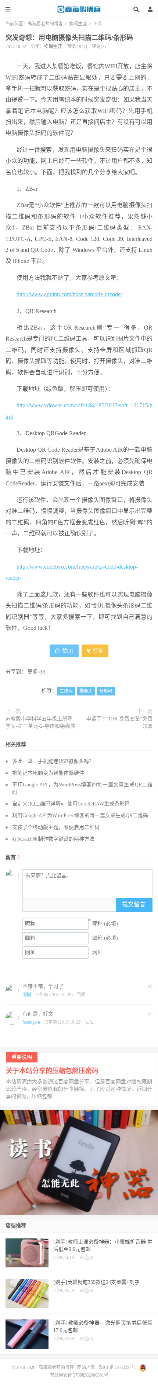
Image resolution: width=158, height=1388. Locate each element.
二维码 (66, 691)
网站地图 (86, 1367)
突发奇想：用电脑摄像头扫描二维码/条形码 (69, 37)
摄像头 (86, 691)
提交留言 (134, 904)
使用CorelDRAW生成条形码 (98, 804)
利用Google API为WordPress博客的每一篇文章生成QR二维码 (80, 815)
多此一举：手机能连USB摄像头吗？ (53, 761)
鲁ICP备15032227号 (117, 1367)
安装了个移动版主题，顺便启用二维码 (56, 827)
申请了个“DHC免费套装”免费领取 (119, 722)
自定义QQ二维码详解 (36, 804)
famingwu (31, 1022)
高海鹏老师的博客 (79, 9)
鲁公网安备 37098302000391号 (79, 1375)
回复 (80, 994)
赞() (67, 651)
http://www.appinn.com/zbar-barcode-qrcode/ (69, 294)
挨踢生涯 (78, 23)
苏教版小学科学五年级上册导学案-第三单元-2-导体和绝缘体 (40, 722)
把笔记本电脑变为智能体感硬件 (48, 773)
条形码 (105, 691)
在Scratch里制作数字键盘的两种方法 (53, 839)
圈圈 (26, 994)
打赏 (97, 651)
